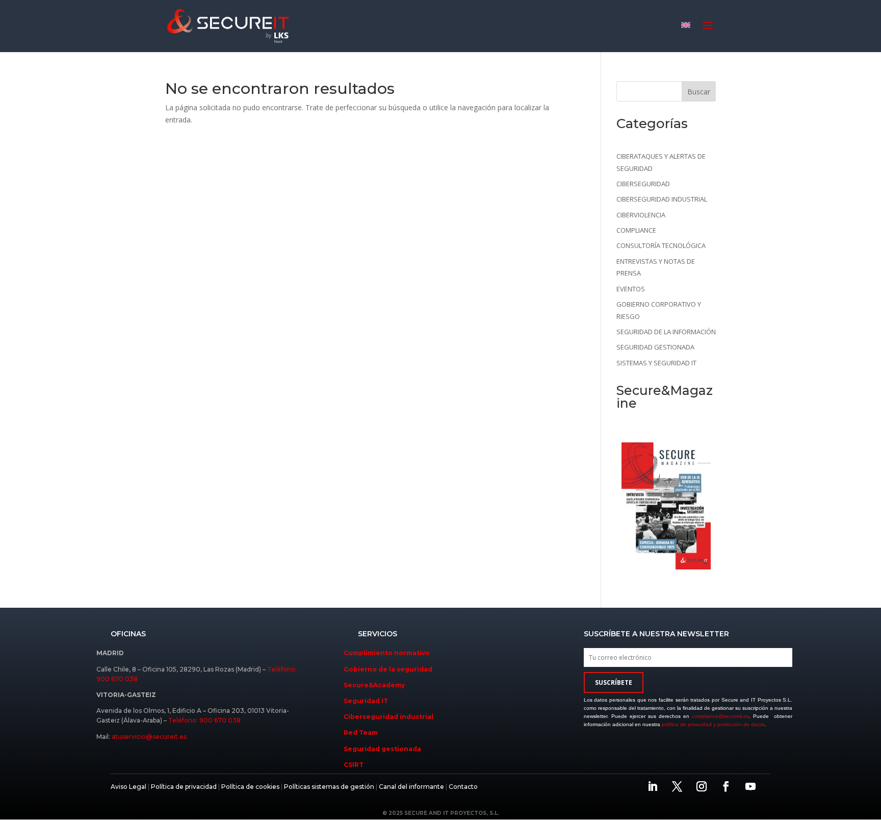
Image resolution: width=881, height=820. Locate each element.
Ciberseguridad (643, 183)
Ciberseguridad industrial (661, 199)
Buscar (698, 91)
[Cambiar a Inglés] (685, 24)
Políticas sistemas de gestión (329, 786)
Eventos (630, 288)
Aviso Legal (128, 786)
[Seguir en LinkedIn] (652, 786)
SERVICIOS (377, 633)
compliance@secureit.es (720, 716)
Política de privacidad (184, 786)
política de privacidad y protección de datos (713, 724)
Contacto (463, 786)
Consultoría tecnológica (661, 245)
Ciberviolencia (640, 214)
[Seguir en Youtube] (750, 786)
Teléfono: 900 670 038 (204, 720)
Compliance (636, 230)
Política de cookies (249, 786)
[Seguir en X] (677, 786)
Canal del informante (411, 786)
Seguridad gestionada (655, 347)
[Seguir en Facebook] (726, 786)
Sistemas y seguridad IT (656, 362)
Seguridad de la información (666, 331)
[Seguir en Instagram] (701, 786)
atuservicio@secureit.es (149, 736)
